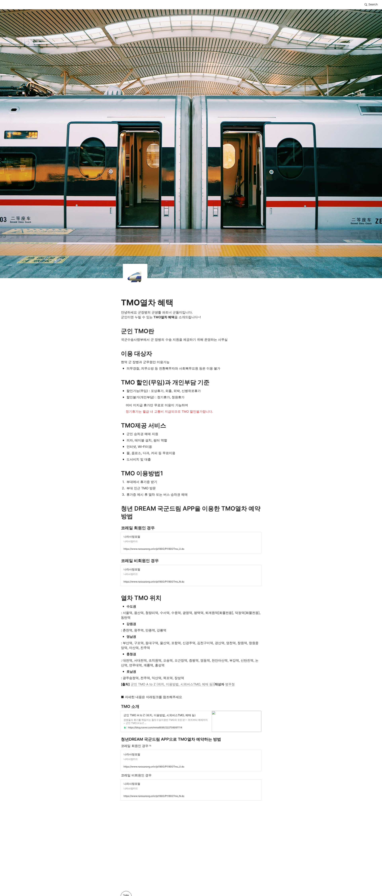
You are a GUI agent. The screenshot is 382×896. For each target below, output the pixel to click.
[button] (371, 4)
